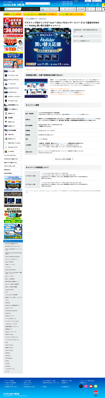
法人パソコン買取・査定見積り (12, 284)
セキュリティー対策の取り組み (87, 381)
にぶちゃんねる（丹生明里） (11, 295)
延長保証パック (8, 329)
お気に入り (93, 5)
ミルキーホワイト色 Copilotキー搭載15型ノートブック (13, 273)
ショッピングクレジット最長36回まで (40, 14)
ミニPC (7, 300)
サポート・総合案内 (9, 381)
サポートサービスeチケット (11, 259)
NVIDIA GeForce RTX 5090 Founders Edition (13, 253)
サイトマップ (27, 384)
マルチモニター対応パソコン (11, 159)
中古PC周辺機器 (12, 130)
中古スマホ (11, 134)
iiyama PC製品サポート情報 (49, 381)
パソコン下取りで (72, 14)
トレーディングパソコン (10, 155)
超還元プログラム (9, 347)
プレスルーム (8, 384)
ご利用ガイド (88, 1)
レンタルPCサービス (10, 369)
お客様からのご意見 (96, 1)
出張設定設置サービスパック (11, 326)
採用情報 (82, 382)
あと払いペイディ (9, 308)
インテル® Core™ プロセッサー (12, 339)
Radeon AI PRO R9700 (10, 270)
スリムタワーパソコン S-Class (12, 321)
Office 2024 (8, 313)
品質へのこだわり (28, 382)
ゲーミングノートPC (13, 75)
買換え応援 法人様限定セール (11, 281)
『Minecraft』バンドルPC (11, 324)
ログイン (81, 1)
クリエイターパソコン (13, 88)
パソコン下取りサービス (10, 318)
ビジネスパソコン (12, 92)
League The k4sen (9, 289)
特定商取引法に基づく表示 (11, 386)
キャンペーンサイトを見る (63, 159)
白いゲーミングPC (9, 276)
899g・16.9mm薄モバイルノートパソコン (13, 249)
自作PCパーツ (11, 113)
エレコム (7, 371)
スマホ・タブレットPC (9, 166)
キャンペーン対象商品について (82, 41)
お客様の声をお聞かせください (50, 382)
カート (88, 5)
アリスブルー (8, 267)
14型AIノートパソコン (10, 264)
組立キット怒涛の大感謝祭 (11, 287)
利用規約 (45, 386)
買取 (99, 9)
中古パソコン (11, 122)
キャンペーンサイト (68, 92)
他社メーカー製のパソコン (10, 162)
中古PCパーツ (11, 126)
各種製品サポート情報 (66, 381)
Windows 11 (7, 169)
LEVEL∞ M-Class (9, 345)
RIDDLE (7, 361)
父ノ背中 (7, 363)
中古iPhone (7, 366)
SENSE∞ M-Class (9, 334)
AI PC (6, 292)
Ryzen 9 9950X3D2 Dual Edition (12, 256)
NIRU (6, 342)
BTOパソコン (42, 18)
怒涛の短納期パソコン (13, 105)
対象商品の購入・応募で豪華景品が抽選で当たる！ (86, 30)
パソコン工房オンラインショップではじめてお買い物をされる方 (51, 9)
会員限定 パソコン (12, 14)
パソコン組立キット (13, 109)
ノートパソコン (12, 84)
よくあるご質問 (27, 381)
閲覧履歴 (97, 5)
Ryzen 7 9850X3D (9, 262)
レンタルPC (11, 151)
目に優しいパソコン (9, 316)
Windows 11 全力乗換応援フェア (12, 305)
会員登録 (76, 1)
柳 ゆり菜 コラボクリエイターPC (12, 246)
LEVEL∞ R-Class (9, 350)
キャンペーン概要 (78, 36)
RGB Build (7, 302)
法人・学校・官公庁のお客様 (68, 9)
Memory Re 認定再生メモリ (11, 243)
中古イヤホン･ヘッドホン (14, 143)
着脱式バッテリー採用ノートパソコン (13, 297)
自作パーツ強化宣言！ (10, 279)
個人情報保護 (65, 386)
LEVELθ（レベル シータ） (11, 332)
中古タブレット (12, 139)
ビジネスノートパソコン (14, 96)
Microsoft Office (8, 173)
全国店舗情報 (80, 9)
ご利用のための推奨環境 (10, 382)
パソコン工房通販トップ (31, 18)
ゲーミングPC (11, 71)
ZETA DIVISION (8, 358)
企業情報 (64, 382)
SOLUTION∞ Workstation (11, 310)
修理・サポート (90, 9)
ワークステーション (13, 101)
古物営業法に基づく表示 (29, 386)
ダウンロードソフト (13, 147)
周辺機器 (10, 117)
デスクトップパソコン (13, 79)
